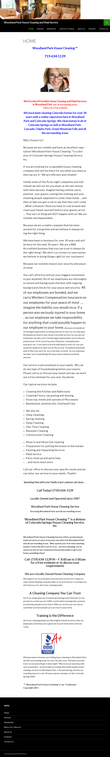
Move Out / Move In (66, 29)
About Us (81, 29)
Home (31, 29)
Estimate (92, 29)
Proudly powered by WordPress (15, 754)
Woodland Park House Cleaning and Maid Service (31, 22)
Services (40, 29)
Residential (51, 29)
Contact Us (103, 29)
